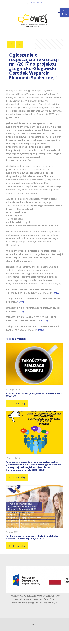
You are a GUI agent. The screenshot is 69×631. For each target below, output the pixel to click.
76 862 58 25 (36, 2)
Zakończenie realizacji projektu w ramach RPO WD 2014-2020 (34, 395)
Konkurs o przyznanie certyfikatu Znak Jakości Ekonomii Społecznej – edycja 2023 (32, 537)
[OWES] (34, 19)
